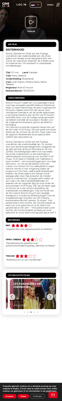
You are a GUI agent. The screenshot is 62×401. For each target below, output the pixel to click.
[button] (12, 297)
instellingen (51, 391)
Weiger (23, 396)
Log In (21, 4)
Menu (50, 5)
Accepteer (10, 396)
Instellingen (37, 396)
